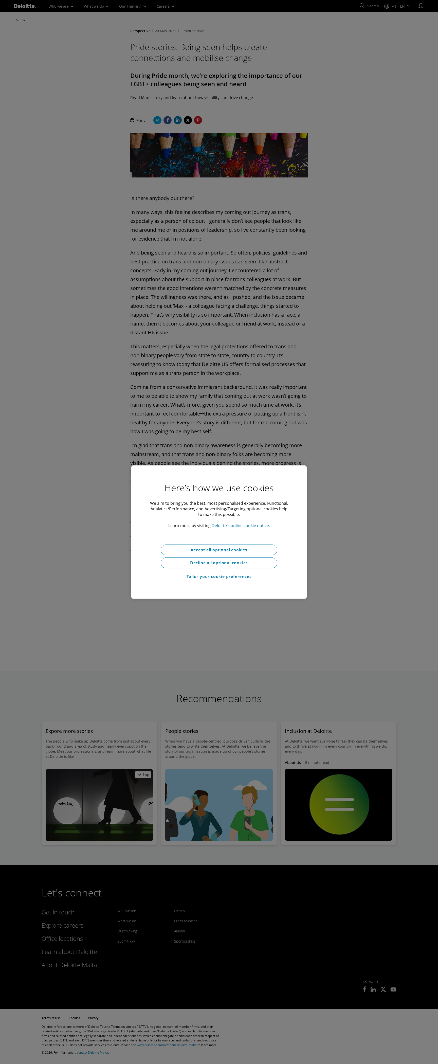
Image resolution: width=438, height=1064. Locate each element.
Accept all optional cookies (219, 549)
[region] (219, 532)
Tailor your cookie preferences (219, 576)
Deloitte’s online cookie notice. (241, 525)
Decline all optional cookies (219, 563)
